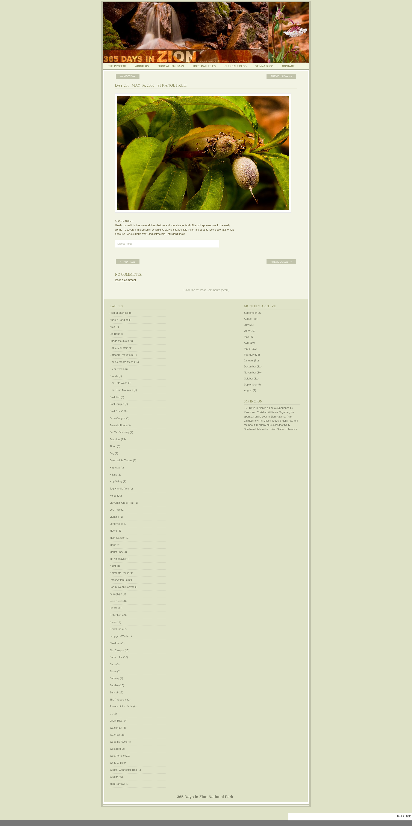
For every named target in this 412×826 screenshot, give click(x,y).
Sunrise (114, 685)
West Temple (117, 755)
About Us (142, 66)
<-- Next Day (127, 76)
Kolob (113, 495)
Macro (113, 530)
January (248, 360)
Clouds (114, 376)
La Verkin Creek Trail (122, 502)
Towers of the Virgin (121, 706)
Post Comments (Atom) (214, 290)
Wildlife (114, 777)
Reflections (116, 615)
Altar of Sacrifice (119, 312)
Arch (112, 327)
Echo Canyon (118, 418)
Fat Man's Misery (119, 432)
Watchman (116, 727)
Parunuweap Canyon (122, 587)
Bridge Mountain (119, 341)
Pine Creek (116, 601)
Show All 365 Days (171, 66)
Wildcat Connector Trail (123, 769)
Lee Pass (115, 509)
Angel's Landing (119, 319)
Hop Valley (116, 481)
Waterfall (115, 734)
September (250, 312)
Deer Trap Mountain (121, 390)
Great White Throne (121, 460)
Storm (113, 671)
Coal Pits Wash (118, 383)
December (250, 366)
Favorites (115, 439)
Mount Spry (116, 552)
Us (111, 713)
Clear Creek (117, 369)
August (248, 318)
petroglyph (116, 594)
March (247, 348)
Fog (112, 453)
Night (113, 565)
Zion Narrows (117, 783)
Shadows (115, 643)
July (246, 324)
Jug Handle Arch (119, 488)
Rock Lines (116, 629)
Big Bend (115, 333)
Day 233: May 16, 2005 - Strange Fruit (151, 85)
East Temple (117, 404)
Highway (115, 467)
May (246, 336)
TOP (408, 816)
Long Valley (116, 523)
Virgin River (116, 720)
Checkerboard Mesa (121, 362)
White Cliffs (116, 762)
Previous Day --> (281, 76)
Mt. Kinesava (117, 558)
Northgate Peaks (119, 573)
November (250, 372)
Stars (113, 664)
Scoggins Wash (119, 636)
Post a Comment (125, 279)
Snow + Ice (116, 657)
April (246, 342)
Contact (288, 66)
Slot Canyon (117, 650)
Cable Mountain (119, 348)
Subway (114, 678)
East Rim (115, 397)
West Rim (115, 748)
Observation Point (120, 579)
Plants (129, 243)
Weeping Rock (118, 741)
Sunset (114, 692)
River (113, 622)
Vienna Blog (264, 66)
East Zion (115, 411)
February (249, 354)
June (247, 330)
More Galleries (204, 66)
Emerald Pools (118, 425)
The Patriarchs (118, 699)
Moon (113, 544)
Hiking (113, 474)
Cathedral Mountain (121, 354)
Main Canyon (117, 537)
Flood (113, 446)
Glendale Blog (235, 66)
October (248, 378)
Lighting (114, 516)
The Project (117, 66)
